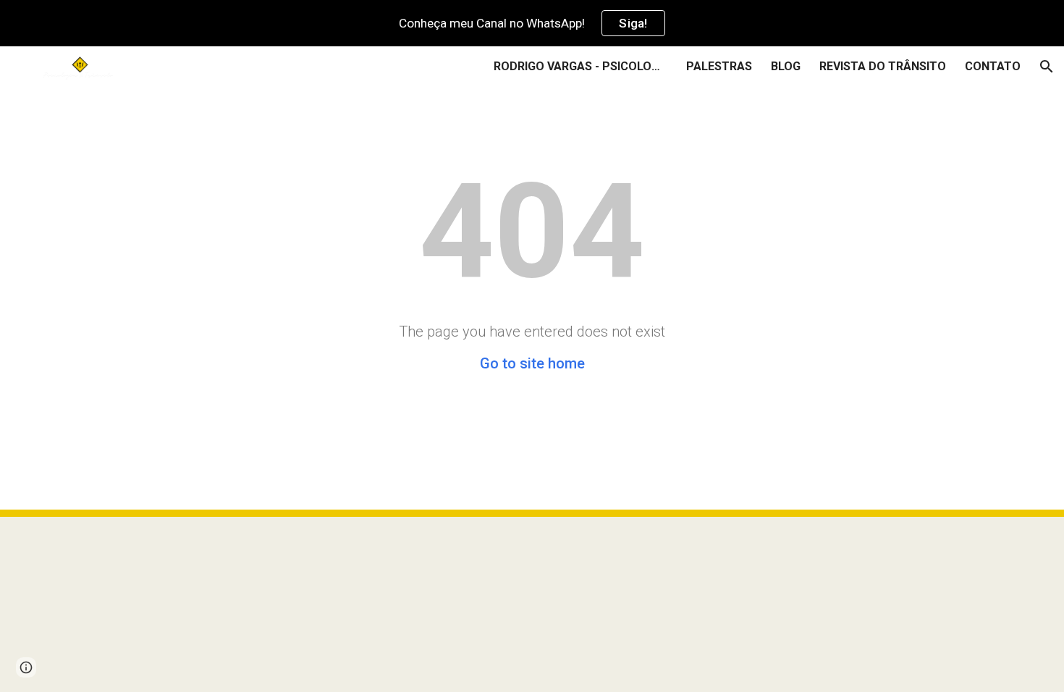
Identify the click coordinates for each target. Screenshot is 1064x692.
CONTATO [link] (993, 66)
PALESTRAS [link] (719, 66)
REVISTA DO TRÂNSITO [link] (882, 66)
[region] (532, 23)
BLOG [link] (786, 66)
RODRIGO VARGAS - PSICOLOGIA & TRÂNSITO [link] (580, 66)
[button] (1046, 66)
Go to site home (532, 363)
